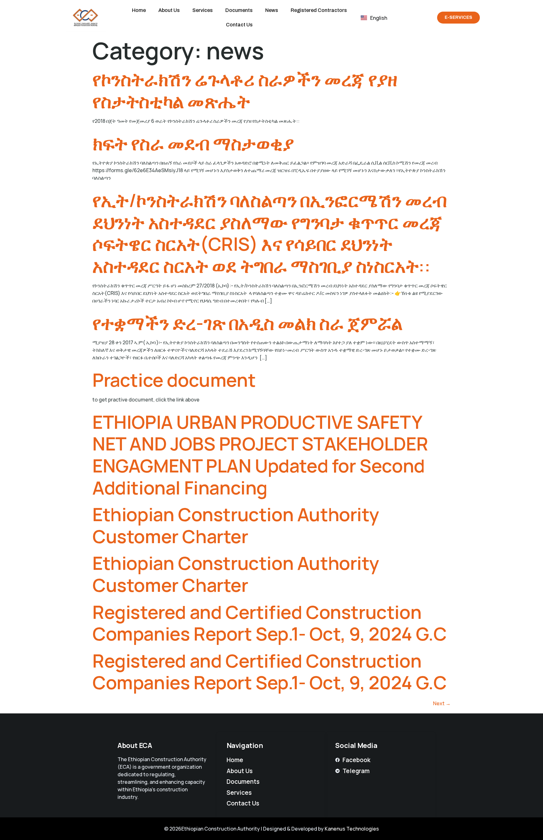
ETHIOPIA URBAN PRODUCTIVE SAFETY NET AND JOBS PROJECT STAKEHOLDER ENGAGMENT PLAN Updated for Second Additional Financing (260, 454)
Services (202, 10)
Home (139, 10)
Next (442, 703)
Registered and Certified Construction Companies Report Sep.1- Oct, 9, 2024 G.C (269, 622)
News (271, 10)
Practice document (173, 379)
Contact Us (239, 24)
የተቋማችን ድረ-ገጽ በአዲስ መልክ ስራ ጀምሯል (247, 322)
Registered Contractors (319, 10)
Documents (239, 10)
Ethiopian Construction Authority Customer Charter (235, 525)
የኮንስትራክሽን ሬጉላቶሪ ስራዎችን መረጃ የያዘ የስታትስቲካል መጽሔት (244, 90)
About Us (169, 10)
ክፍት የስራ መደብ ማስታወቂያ (193, 143)
